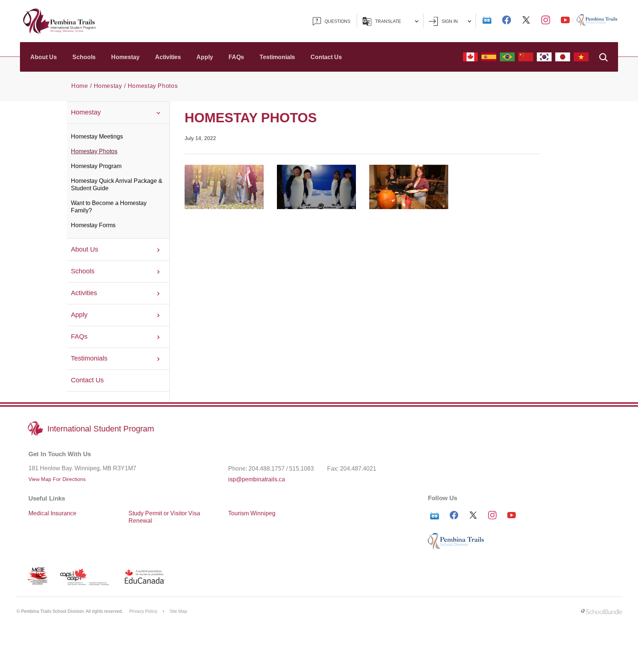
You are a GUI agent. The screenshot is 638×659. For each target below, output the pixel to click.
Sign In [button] (450, 21)
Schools (84, 57)
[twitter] (526, 20)
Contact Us (326, 57)
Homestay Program (96, 166)
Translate (388, 21)
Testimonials (277, 57)
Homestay (125, 57)
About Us (43, 57)
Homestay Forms (93, 225)
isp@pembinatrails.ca (256, 479)
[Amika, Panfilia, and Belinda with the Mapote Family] (224, 187)
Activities (168, 57)
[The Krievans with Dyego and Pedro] (316, 187)
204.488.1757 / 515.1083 (281, 468)
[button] (603, 57)
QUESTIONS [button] (337, 21)
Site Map (178, 611)
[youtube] (565, 20)
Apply (204, 57)
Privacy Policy (143, 611)
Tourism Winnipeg (251, 513)
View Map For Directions (57, 479)
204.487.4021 (358, 468)
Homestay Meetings (97, 136)
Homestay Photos (94, 151)
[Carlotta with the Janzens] (408, 187)
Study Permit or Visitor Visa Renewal (164, 517)
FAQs (236, 57)
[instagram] (545, 20)
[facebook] (506, 20)
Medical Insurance (52, 513)
